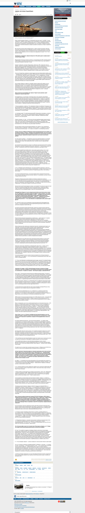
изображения (40, 491)
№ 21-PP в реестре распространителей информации (24, 507)
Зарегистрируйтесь (29, 493)
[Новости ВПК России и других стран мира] (18, 4)
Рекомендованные (26, 498)
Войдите (37, 493)
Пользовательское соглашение (20, 505)
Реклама (48, 6)
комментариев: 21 (34, 491)
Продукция (28, 6)
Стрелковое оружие (58, 42)
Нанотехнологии (58, 40)
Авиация (56, 22)
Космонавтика (57, 24)
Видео (43, 6)
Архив (15, 498)
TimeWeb (22, 508)
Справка (32, 498)
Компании (22, 6)
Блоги (38, 6)
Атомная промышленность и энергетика (62, 35)
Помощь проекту (47, 498)
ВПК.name (27, 502)
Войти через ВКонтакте (21, 496)
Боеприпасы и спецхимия (59, 37)
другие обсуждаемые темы (63, 122)
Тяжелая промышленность (60, 47)
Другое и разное (58, 48)
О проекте (36, 498)
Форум (34, 6)
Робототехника (58, 34)
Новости (16, 6)
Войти (69, 0)
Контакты (41, 498)
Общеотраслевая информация (60, 21)
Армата (27, 485)
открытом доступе (48, 459)
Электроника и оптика (59, 32)
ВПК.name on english (18, 504)
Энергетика (57, 45)
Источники (19, 498)
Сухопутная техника (58, 29)
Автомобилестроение (59, 27)
